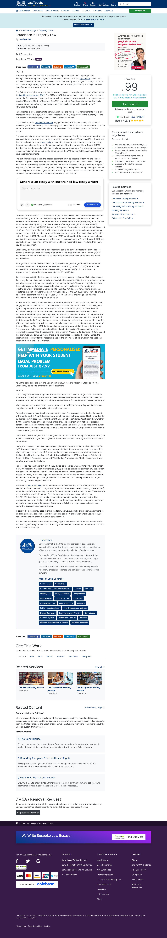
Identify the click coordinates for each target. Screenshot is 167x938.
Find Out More (134, 836)
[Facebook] (18, 861)
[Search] (120, 4)
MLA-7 (49, 656)
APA (32, 656)
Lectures (65, 10)
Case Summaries (104, 865)
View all (99, 667)
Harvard (60, 656)
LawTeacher (24, 10)
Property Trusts (46, 30)
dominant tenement (44, 122)
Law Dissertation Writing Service (127, 202)
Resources (38, 10)
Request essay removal (28, 812)
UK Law (38, 59)
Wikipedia (86, 656)
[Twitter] (28, 861)
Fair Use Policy (139, 870)
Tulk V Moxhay (34, 485)
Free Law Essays (28, 30)
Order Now (140, 10)
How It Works (52, 10)
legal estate (85, 78)
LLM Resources (104, 884)
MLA (40, 656)
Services (97, 10)
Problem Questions (105, 874)
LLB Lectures (103, 894)
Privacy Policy (21, 926)
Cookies (47, 926)
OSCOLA (86, 10)
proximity (46, 142)
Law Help (101, 889)
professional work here (93, 19)
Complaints (137, 874)
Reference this (25, 54)
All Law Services (69, 874)
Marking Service (119, 210)
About (134, 860)
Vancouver (73, 656)
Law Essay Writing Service (124, 198)
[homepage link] (17, 30)
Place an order (130, 104)
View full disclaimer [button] (82, 25)
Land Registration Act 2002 (32, 95)
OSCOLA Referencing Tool (109, 879)
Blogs (99, 899)
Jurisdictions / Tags (93, 707)
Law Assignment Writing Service (127, 206)
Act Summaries (104, 870)
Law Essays (102, 860)
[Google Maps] (38, 861)
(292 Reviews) (137, 117)
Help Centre (137, 879)
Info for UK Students (141, 865)
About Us (108, 10)
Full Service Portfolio (122, 218)
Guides (75, 10)
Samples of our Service (123, 214)
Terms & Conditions (35, 926)
